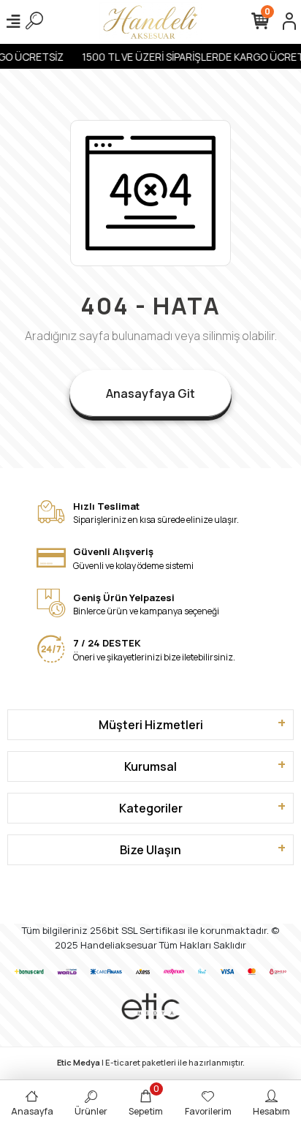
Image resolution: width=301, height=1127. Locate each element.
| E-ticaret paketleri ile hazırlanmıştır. (151, 1062)
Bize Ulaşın (150, 850)
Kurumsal (150, 766)
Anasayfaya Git (150, 393)
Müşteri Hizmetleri (151, 725)
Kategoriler (151, 808)
